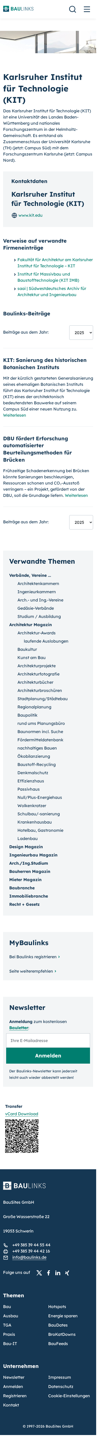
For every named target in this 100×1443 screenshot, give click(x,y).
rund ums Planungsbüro (41, 723)
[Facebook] (50, 1272)
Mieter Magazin (25, 879)
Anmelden (13, 1386)
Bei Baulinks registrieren (33, 956)
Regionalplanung (34, 706)
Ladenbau (27, 838)
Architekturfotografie (38, 674)
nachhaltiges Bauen (37, 748)
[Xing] (68, 1272)
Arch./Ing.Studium (28, 863)
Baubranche (22, 887)
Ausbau (10, 1315)
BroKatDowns (62, 1334)
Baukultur (27, 649)
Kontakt (11, 1405)
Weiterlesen (14, 415)
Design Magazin (26, 846)
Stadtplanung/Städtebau (42, 698)
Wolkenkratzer (31, 805)
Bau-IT (10, 1343)
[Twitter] (40, 1272)
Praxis (9, 1334)
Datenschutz (60, 1386)
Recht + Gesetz (24, 904)
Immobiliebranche (28, 896)
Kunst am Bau (31, 657)
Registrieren (15, 1395)
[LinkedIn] (59, 1272)
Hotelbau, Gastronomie (40, 830)
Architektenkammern (38, 583)
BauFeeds (58, 1343)
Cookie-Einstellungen (69, 1395)
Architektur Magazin (30, 624)
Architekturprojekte (36, 665)
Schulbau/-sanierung (38, 813)
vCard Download (21, 1113)
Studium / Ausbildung (39, 616)
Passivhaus (28, 789)
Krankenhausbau (34, 822)
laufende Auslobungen (46, 641)
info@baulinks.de (29, 1257)
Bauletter (18, 1027)
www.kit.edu (30, 215)
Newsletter (13, 1377)
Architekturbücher (35, 682)
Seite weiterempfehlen (31, 971)
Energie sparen (63, 1315)
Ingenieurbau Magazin (33, 854)
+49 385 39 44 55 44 (31, 1244)
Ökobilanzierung (33, 756)
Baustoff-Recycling (36, 764)
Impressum (59, 1377)
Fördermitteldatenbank (40, 739)
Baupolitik (27, 715)
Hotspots (57, 1306)
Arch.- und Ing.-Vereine (40, 599)
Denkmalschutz (32, 772)
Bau (7, 1306)
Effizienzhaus (30, 780)
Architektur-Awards (36, 632)
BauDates (58, 1325)
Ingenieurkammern (36, 591)
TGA (7, 1325)
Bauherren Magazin (29, 871)
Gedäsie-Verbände (35, 608)
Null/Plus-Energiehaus (39, 797)
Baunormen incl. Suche (40, 731)
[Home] (48, 1189)
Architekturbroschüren (39, 690)
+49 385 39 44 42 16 (31, 1251)
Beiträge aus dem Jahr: (26, 332)
